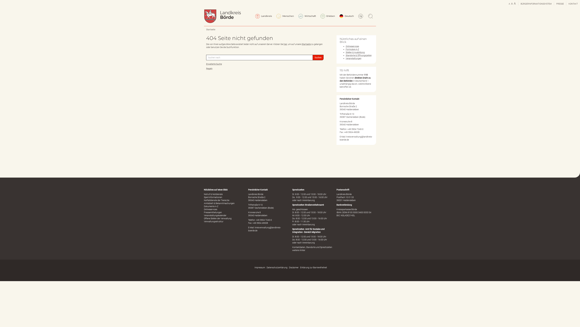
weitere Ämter (298, 250)
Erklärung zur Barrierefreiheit (313, 267)
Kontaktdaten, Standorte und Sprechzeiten (312, 247)
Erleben (330, 16)
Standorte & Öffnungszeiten (359, 55)
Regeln (209, 68)
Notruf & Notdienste (213, 194)
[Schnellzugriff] (361, 16)
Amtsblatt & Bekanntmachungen (219, 203)
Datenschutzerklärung (277, 267)
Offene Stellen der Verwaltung (218, 218)
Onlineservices (352, 46)
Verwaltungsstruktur (213, 221)
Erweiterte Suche (214, 64)
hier (285, 44)
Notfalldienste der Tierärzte (216, 200)
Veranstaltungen (353, 58)
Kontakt (573, 4)
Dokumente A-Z (211, 206)
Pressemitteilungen (213, 212)
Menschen (288, 16)
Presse (560, 4)
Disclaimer (294, 267)
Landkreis (266, 16)
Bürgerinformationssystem (536, 4)
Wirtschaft (310, 16)
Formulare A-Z (352, 49)
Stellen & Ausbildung (355, 52)
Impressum (260, 267)
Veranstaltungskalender (215, 215)
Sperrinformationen (213, 197)
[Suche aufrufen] (371, 16)
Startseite (210, 29)
